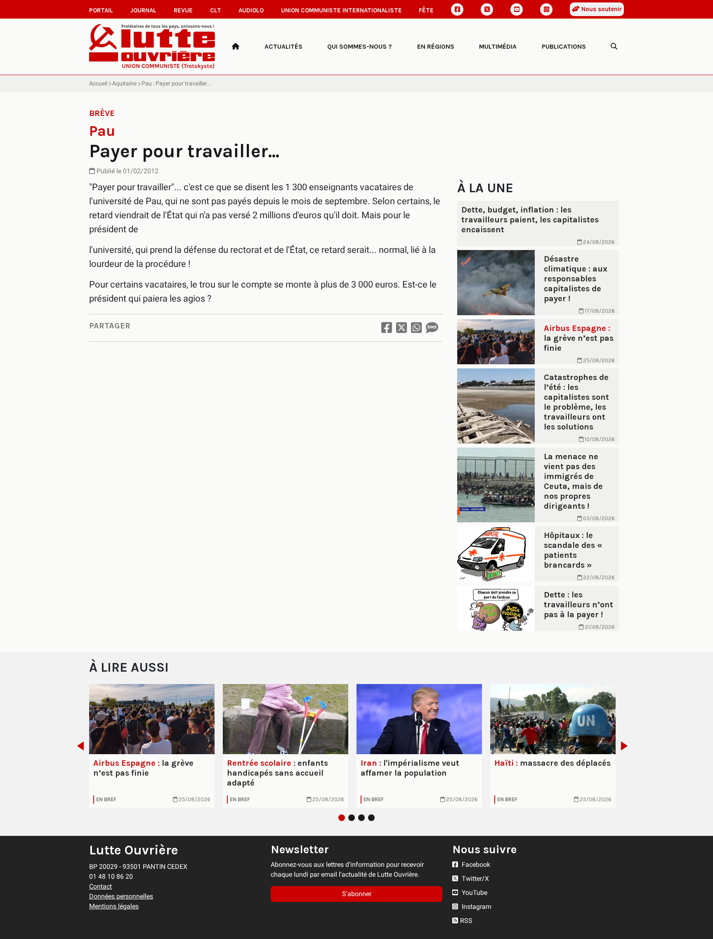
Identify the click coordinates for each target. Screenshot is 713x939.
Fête (426, 10)
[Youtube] (516, 9)
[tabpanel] (152, 746)
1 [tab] (341, 817)
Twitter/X (474, 878)
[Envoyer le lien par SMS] (432, 328)
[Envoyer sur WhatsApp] (416, 328)
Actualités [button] (283, 46)
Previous (78, 745)
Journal (143, 10)
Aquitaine (124, 83)
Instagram (475, 907)
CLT (215, 10)
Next (626, 745)
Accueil (98, 83)
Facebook (475, 864)
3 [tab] (361, 817)
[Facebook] (457, 9)
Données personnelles (121, 896)
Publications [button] (564, 46)
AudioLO (251, 10)
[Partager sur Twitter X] (401, 328)
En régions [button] (435, 46)
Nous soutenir (601, 9)
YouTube (473, 893)
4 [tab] (371, 817)
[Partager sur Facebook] (386, 328)
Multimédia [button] (498, 46)
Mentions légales (114, 906)
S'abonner (356, 894)
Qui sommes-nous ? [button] (359, 46)
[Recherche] (614, 46)
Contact (100, 886)
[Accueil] (235, 46)
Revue (183, 10)
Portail (101, 10)
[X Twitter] (487, 9)
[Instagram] (546, 9)
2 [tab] (351, 817)
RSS (466, 921)
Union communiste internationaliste (341, 10)
